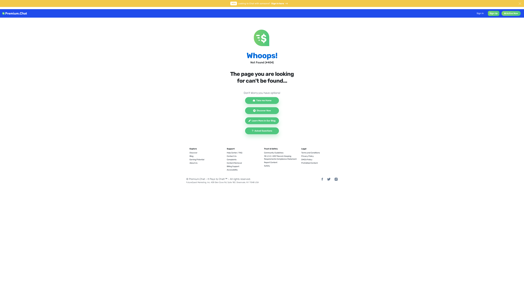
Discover (193, 153)
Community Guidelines (273, 153)
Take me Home (263, 100)
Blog (191, 156)
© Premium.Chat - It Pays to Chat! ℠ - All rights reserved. (218, 179)
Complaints (231, 159)
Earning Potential (197, 159)
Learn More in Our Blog (264, 120)
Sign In (480, 13)
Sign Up (494, 13)
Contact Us (231, 156)
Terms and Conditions (310, 153)
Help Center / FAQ (234, 153)
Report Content (270, 162)
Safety (267, 166)
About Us (193, 163)
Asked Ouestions (263, 130)
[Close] (520, 3)
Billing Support (233, 166)
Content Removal (234, 163)
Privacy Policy (307, 156)
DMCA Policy (306, 159)
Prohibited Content (309, 163)
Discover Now (264, 110)
